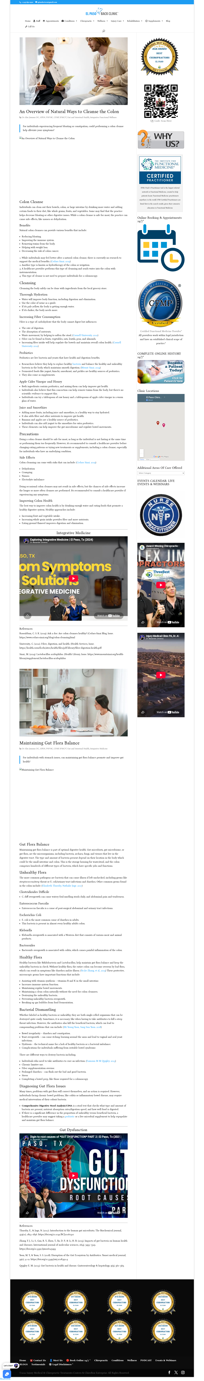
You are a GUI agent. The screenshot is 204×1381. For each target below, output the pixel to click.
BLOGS (23, 1364)
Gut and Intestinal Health (78, 117)
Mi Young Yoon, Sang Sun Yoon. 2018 (82, 1027)
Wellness (101, 21)
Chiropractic (86, 21)
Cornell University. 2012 (85, 335)
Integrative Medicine (98, 749)
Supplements (154, 21)
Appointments (52, 21)
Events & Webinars (165, 1360)
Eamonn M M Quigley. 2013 (101, 1061)
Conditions (70, 21)
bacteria (77, 364)
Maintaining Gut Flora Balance (49, 743)
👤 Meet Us (56, 1360)
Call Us (31, 26)
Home (28, 21)
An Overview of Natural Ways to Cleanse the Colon (69, 111)
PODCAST (146, 1360)
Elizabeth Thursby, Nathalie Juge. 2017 (62, 885)
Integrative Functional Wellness (103, 117)
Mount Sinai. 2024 (90, 367)
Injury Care (116, 21)
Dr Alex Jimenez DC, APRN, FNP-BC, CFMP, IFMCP (44, 117)
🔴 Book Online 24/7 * (78, 1360)
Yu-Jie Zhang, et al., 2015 (93, 970)
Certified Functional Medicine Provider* (161, 331)
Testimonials (38, 1364)
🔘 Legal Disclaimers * (61, 1364)
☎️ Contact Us (38, 1360)
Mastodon (5, 1378)
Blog (168, 21)
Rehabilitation (133, 21)
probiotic (70, 1116)
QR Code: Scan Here (161, 120)
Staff (38, 21)
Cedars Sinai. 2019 (60, 261)
